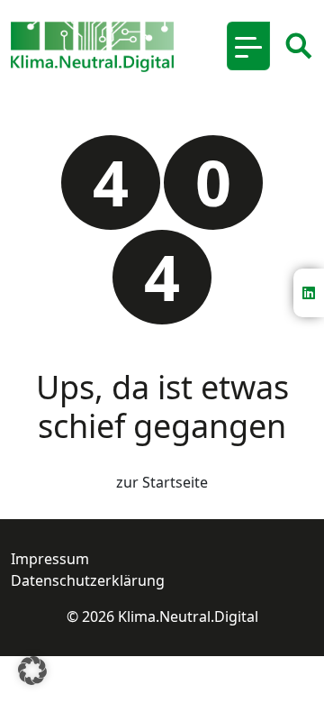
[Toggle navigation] (248, 46)
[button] (32, 670)
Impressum (50, 559)
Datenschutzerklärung (88, 580)
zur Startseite (162, 482)
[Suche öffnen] (298, 46)
